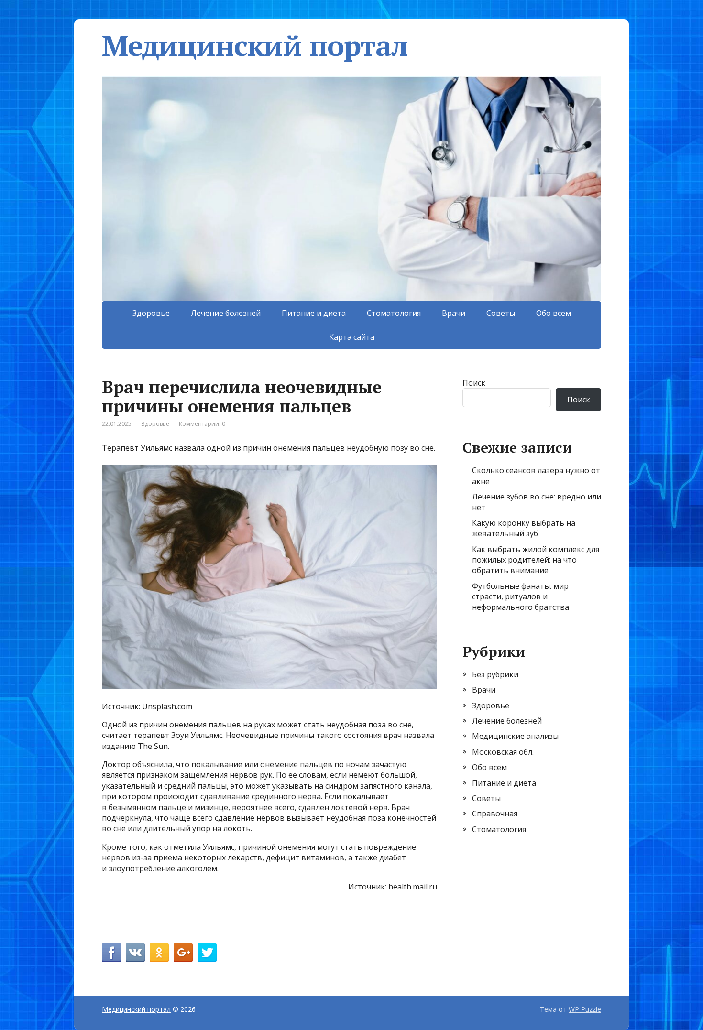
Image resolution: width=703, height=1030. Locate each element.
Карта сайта (351, 337)
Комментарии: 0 (202, 424)
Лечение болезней (226, 313)
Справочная (494, 813)
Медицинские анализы (515, 736)
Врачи (453, 313)
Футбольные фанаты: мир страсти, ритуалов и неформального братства (520, 597)
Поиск (473, 383)
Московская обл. (503, 752)
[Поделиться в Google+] (183, 952)
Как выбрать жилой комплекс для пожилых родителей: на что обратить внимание (535, 560)
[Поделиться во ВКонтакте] (135, 952)
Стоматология (394, 313)
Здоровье (151, 313)
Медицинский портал (254, 45)
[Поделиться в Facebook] (111, 952)
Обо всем (553, 313)
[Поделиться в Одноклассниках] (159, 952)
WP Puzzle (585, 1009)
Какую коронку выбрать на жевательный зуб (523, 528)
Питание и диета (314, 313)
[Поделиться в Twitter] (207, 952)
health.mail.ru (412, 886)
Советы (500, 313)
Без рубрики (495, 674)
